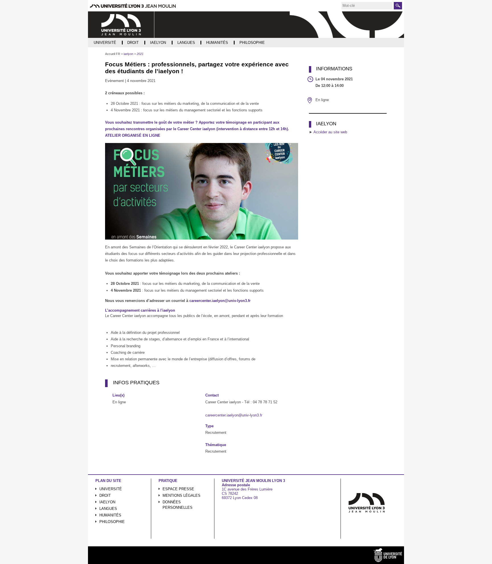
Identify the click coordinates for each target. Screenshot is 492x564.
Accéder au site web (330, 132)
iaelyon (107, 502)
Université (110, 489)
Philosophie (112, 522)
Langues (108, 508)
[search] (367, 5)
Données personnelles (177, 505)
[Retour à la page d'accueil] (121, 24)
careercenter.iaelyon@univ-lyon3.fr (220, 301)
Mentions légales (181, 495)
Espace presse (178, 489)
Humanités (110, 515)
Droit (105, 495)
